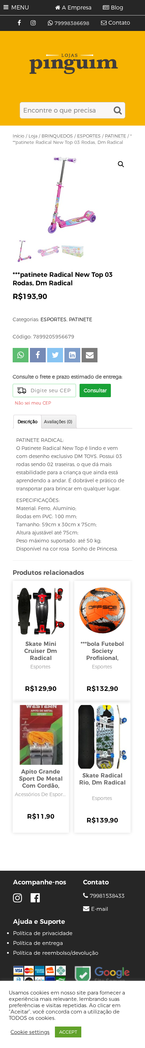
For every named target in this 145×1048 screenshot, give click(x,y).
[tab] (27, 421)
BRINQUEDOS (57, 136)
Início (18, 136)
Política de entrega (38, 943)
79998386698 (72, 23)
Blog (117, 8)
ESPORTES (89, 136)
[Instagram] (34, 23)
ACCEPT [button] (68, 1032)
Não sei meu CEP (33, 403)
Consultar (95, 390)
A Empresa (77, 8)
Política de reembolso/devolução (55, 952)
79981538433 (106, 896)
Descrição (27, 421)
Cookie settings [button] (30, 1032)
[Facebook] (20, 23)
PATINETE (115, 136)
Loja (33, 136)
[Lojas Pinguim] (72, 64)
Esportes (40, 666)
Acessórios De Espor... (40, 794)
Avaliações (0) (58, 421)
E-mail (99, 909)
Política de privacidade (42, 933)
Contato (119, 23)
